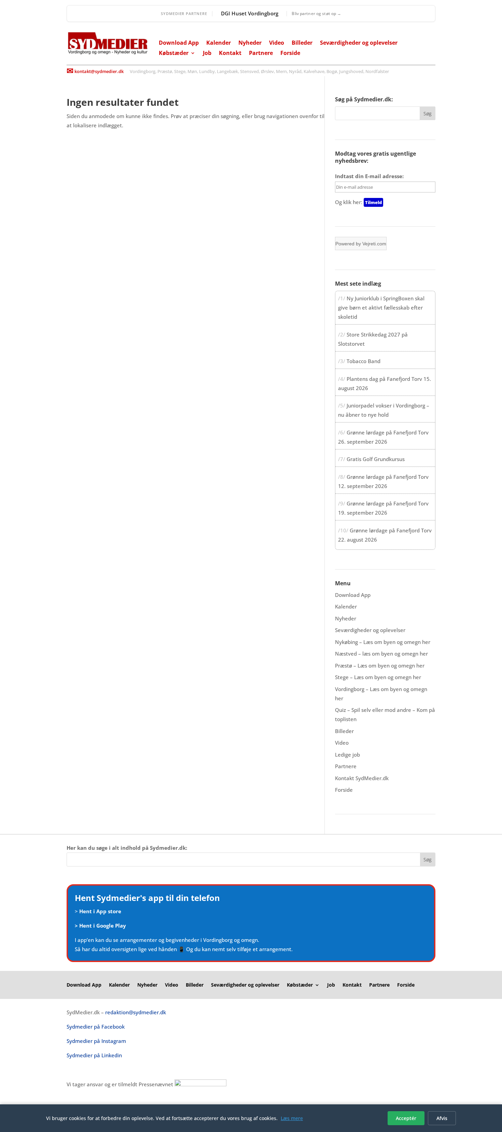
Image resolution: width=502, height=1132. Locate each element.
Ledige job (347, 754)
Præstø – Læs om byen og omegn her (379, 665)
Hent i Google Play (102, 925)
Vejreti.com (374, 243)
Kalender (218, 43)
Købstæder (174, 54)
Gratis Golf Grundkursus (376, 459)
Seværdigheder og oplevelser (359, 43)
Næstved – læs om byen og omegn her (381, 653)
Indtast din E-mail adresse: (369, 176)
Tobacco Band (363, 361)
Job (207, 54)
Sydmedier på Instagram (96, 1040)
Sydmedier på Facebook (96, 1026)
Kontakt (230, 54)
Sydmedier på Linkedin (94, 1055)
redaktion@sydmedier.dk (135, 1012)
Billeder (302, 43)
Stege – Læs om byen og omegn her (378, 677)
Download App (179, 43)
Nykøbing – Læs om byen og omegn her (382, 642)
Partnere (261, 54)
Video (276, 43)
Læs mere (292, 1118)
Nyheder (250, 43)
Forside (290, 54)
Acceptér (406, 1118)
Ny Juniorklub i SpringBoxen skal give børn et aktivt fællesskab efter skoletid (381, 307)
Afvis (441, 1118)
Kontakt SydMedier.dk (362, 778)
